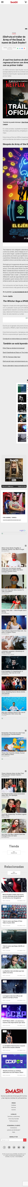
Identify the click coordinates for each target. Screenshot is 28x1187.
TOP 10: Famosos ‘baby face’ (11, 357)
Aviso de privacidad (13, 1118)
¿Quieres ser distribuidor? (13, 1130)
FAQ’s (13, 1132)
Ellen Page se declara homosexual (13, 348)
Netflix (10, 296)
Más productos (14, 852)
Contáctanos (13, 1127)
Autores (14, 1109)
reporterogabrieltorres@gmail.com (12, 520)
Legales (13, 1114)
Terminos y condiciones (13, 1116)
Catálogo (13, 1105)
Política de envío (13, 1121)
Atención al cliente (13, 1125)
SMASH (14, 1103)
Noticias (13, 1107)
